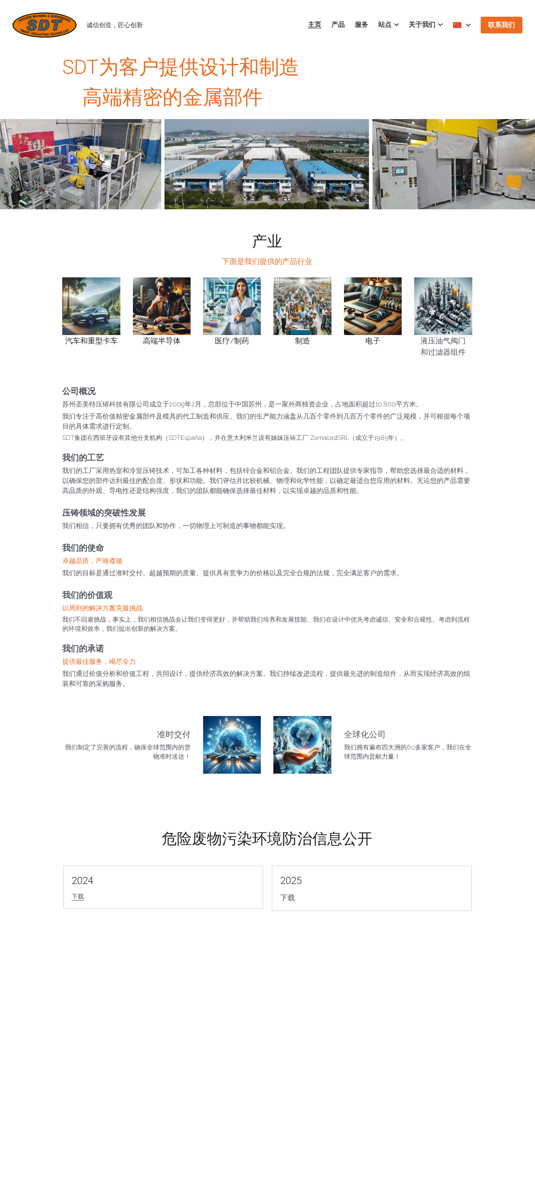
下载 (77, 896)
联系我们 (501, 25)
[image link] (44, 24)
